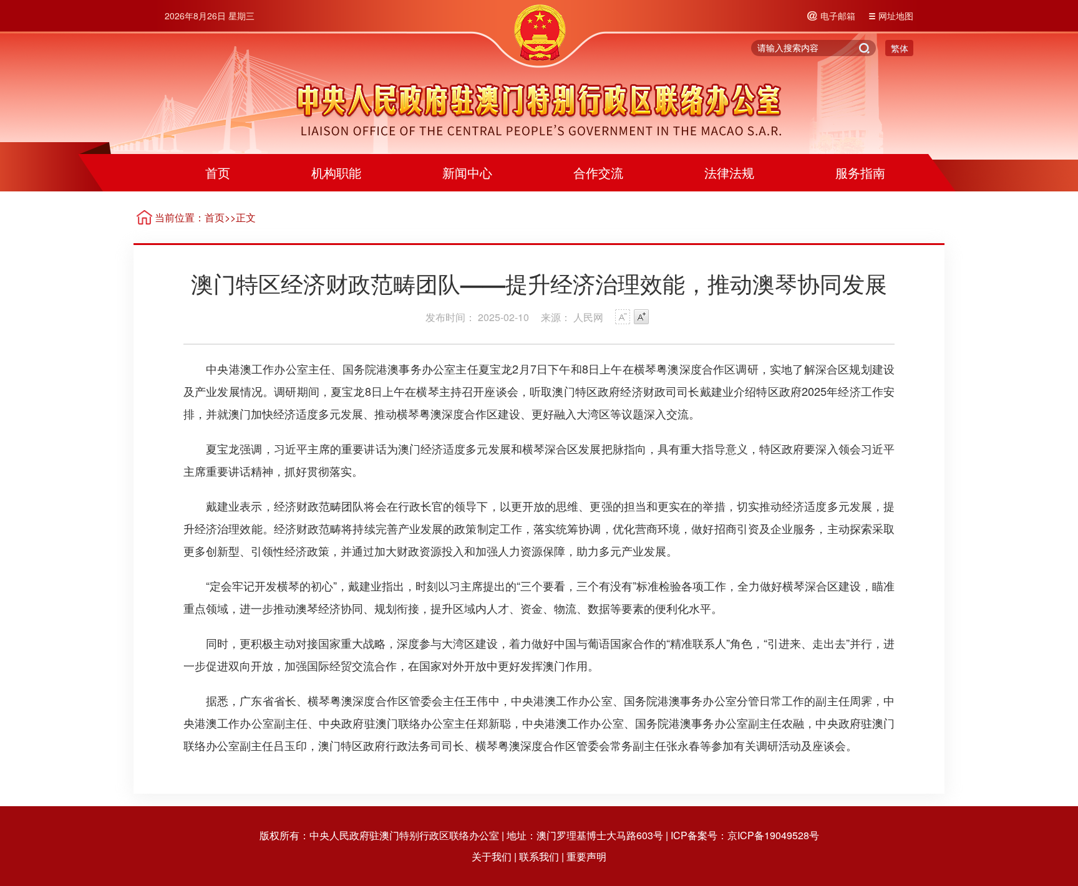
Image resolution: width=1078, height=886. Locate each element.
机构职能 (336, 172)
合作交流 (598, 172)
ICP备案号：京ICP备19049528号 (745, 835)
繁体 (899, 48)
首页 (217, 172)
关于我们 (492, 856)
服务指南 (860, 172)
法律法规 (729, 172)
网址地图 (895, 15)
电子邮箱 (837, 15)
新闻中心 (467, 172)
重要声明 (586, 856)
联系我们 (539, 856)
